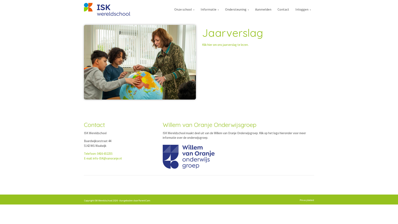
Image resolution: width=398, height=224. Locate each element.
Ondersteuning (235, 9)
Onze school (183, 9)
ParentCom (144, 200)
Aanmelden (263, 9)
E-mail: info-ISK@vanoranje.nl (103, 158)
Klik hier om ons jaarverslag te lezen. (225, 45)
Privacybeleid (307, 200)
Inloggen (301, 9)
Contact (283, 9)
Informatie (208, 9)
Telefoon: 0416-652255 (98, 154)
